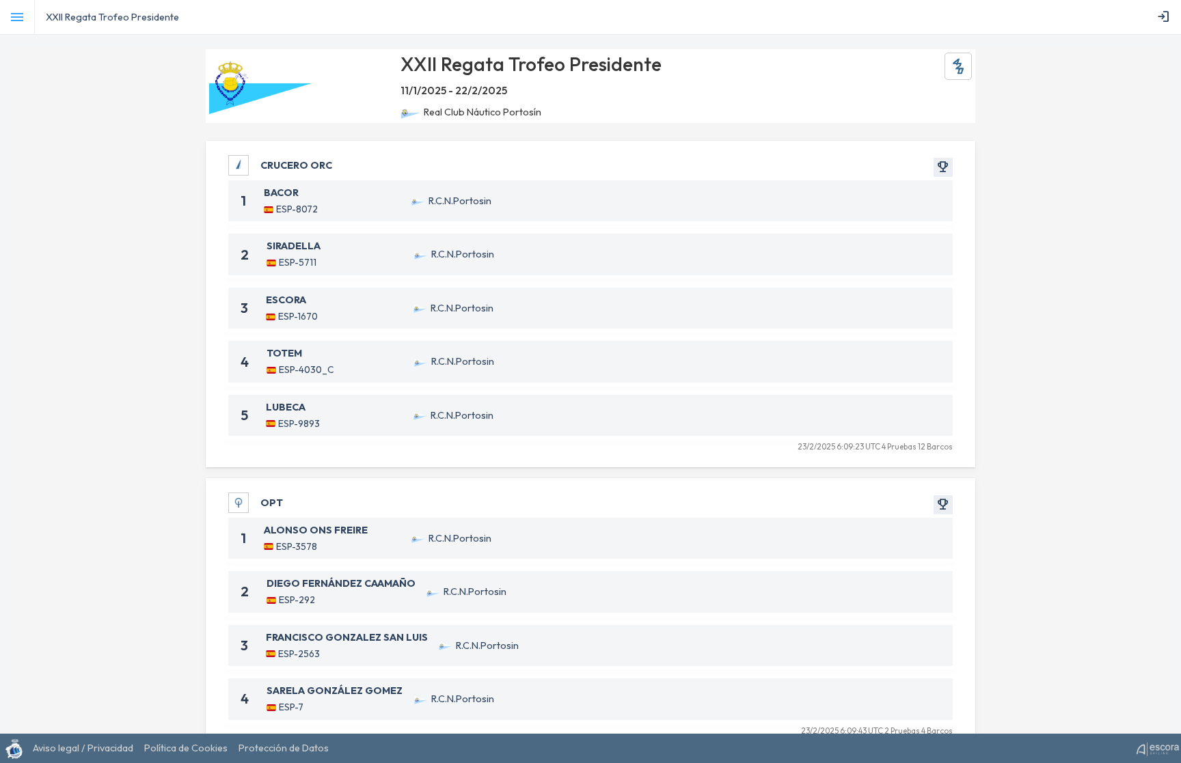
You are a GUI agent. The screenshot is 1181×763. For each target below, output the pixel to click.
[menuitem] (1166, 17)
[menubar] (1166, 17)
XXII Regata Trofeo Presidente (112, 17)
